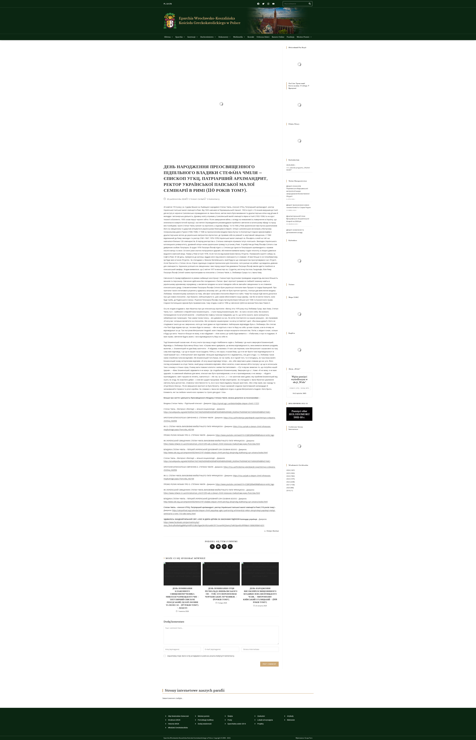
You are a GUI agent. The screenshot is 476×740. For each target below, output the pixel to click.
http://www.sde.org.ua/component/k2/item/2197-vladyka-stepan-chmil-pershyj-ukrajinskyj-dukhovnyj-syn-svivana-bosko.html (216, 452)
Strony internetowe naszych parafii (194, 690)
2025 (288, 473)
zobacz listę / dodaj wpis (299, 388)
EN (170, 3)
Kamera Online (278, 37)
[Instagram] (268, 4)
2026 (288, 470)
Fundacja (290, 37)
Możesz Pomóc (303, 37)
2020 (288, 488)
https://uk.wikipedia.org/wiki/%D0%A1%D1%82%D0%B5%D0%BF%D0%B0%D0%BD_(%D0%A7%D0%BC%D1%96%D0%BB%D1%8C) (217, 412)
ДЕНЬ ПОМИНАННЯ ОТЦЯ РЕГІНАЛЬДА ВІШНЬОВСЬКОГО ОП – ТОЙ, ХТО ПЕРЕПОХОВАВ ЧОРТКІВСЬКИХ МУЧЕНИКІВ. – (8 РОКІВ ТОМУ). (221, 594)
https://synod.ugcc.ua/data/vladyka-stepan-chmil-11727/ (235, 403)
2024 (288, 476)
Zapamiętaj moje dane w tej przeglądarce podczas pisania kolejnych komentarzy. (201, 656)
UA (167, 3)
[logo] (170, 20)
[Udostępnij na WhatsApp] (230, 546)
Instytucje (191, 37)
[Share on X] (212, 546)
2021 (288, 485)
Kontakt (251, 37)
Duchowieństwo (207, 37)
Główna (167, 37)
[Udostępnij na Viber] (224, 546)
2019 (288, 490)
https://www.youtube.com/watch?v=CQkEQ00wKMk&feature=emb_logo (245, 435)
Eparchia (179, 37)
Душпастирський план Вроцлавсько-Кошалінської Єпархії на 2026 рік (297, 218)
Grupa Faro (308, 738)
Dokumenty (223, 37)
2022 (288, 482)
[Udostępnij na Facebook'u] (218, 546)
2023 (288, 479)
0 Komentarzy (213, 199)
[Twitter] (263, 4)
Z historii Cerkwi (196, 199)
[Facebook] (258, 4)
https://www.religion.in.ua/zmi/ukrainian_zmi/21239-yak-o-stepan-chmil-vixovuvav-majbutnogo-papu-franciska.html (212, 444)
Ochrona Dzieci (263, 37)
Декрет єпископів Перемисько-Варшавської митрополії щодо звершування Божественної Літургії (298, 191)
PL (165, 3)
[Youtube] (273, 4)
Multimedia (238, 37)
